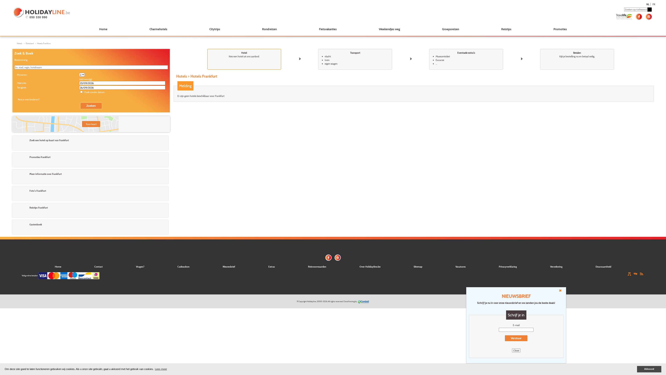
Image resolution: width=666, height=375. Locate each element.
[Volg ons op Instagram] (649, 16)
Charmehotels (158, 29)
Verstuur (516, 338)
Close (516, 350)
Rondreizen (269, 29)
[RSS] (641, 273)
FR (653, 4)
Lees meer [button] (161, 369)
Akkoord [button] (649, 369)
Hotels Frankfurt (44, 43)
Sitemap (418, 266)
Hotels (19, 43)
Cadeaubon (183, 266)
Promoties (560, 29)
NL (647, 4)
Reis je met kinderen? (29, 99)
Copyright (302, 301)
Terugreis (21, 87)
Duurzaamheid (603, 266)
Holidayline (311, 301)
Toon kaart (91, 124)
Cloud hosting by (350, 301)
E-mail (516, 325)
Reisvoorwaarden (317, 266)
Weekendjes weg (389, 29)
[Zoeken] (649, 9)
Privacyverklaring (508, 266)
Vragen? (140, 266)
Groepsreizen (450, 29)
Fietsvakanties (328, 29)
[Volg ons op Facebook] (639, 16)
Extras (271, 266)
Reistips (506, 29)
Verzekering (556, 266)
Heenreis (21, 82)
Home (103, 29)
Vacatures (460, 266)
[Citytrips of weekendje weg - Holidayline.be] (144, 13)
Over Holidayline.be (370, 266)
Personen (22, 74)
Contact (98, 266)
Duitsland (30, 43)
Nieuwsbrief (229, 266)
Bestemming (20, 59)
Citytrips (214, 29)
